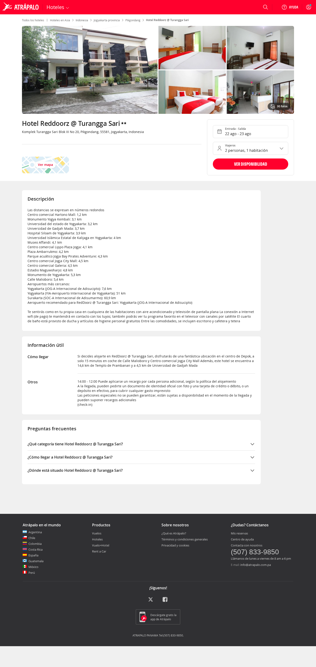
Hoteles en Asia (60, 20)
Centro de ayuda (242, 539)
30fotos (282, 106)
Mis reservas (239, 533)
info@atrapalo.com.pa (255, 565)
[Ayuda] (290, 7)
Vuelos (96, 533)
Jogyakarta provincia (107, 20)
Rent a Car (99, 551)
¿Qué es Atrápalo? (173, 533)
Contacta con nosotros (246, 545)
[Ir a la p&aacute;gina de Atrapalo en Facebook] (165, 601)
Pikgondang (132, 20)
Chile (31, 538)
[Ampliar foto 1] (192, 47)
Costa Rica (35, 549)
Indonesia (82, 20)
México (33, 567)
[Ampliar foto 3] (192, 92)
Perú (31, 573)
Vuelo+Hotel (100, 545)
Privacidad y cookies (175, 545)
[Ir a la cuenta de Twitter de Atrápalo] (150, 601)
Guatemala (35, 561)
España (33, 555)
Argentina (35, 532)
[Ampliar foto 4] (260, 92)
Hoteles (97, 539)
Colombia (35, 544)
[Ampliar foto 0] (90, 70)
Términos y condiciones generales (184, 539)
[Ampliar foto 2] (260, 47)
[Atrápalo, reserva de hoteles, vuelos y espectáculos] (21, 7)
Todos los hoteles (33, 20)
